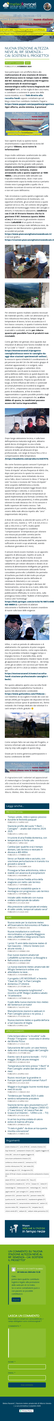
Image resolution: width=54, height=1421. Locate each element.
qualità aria (10, 1199)
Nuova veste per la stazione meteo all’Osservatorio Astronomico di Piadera (28, 924)
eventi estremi (23, 1180)
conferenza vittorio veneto (14, 1162)
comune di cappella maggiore (23, 1155)
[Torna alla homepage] (19, 5)
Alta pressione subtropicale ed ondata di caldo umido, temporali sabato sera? (27, 908)
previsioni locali (22, 1196)
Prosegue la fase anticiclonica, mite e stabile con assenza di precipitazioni (27, 871)
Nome (12, 1362)
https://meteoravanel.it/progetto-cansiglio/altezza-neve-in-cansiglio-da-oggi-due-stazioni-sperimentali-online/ (25, 353)
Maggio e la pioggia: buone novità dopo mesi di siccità (28, 1088)
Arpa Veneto (10, 1151)
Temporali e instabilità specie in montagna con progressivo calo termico (28, 890)
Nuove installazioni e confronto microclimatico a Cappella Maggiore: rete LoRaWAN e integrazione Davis (26, 934)
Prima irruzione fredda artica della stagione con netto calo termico (25, 880)
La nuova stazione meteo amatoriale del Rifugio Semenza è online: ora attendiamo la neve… (28, 970)
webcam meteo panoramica (38, 1211)
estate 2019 (10, 1180)
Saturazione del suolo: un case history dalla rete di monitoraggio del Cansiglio (28, 1049)
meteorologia (35, 1188)
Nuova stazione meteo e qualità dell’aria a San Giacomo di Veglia (28, 1021)
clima (8, 1155)
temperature (25, 1207)
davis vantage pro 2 (12, 1170)
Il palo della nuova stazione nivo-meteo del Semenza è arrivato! (28, 1003)
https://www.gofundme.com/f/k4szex (25, 693)
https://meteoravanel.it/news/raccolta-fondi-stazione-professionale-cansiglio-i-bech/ (26, 676)
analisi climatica (11, 1147)
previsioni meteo (37, 1196)
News (27, 63)
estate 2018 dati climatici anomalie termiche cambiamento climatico (27, 1175)
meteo (43, 1184)
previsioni (10, 1196)
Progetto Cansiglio (14, 63)
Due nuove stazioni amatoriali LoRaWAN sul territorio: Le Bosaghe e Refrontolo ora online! (27, 958)
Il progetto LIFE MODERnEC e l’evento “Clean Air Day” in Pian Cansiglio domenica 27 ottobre (27, 981)
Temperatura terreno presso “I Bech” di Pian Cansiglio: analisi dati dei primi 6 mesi (28, 1069)
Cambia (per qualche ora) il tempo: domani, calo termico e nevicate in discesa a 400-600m (25, 849)
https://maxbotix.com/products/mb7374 (26, 458)
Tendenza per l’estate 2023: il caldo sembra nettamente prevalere (26, 1097)
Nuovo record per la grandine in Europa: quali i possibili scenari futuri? (27, 1079)
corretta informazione (13, 1166)
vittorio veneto (11, 1211)
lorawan (35, 1184)
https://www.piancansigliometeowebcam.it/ (28, 234)
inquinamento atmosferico (14, 1184)
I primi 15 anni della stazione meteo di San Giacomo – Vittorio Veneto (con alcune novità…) (27, 946)
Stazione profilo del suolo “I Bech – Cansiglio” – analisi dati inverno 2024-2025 (27, 829)
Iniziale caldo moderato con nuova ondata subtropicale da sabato (25, 899)
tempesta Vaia (37, 1207)
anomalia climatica (38, 1147)
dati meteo (29, 1166)
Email (11, 1373)
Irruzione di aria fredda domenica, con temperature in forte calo (27, 839)
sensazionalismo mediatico (29, 1203)
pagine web (10, 1192)
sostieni (43, 1203)
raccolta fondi (21, 1199)
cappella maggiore (42, 1151)
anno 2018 (24, 1147)
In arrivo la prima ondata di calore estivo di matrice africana (25, 1120)
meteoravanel (23, 1188)
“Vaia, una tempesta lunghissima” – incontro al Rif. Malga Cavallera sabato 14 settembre (27, 993)
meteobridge (10, 1188)
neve (44, 1188)
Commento (14, 1326)
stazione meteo (11, 1207)
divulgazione (27, 1170)
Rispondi (16, 1300)
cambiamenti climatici (25, 1151)
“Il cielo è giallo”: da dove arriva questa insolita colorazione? (27, 1129)
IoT (28, 1184)
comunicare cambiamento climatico (18, 1158)
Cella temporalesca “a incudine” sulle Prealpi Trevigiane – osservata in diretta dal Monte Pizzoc (28, 1039)
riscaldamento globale (37, 1199)
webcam (22, 1211)
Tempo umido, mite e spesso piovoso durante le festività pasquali (27, 818)
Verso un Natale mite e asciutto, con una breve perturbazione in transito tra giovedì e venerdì (28, 861)
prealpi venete (35, 1192)
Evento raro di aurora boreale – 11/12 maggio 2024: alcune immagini (27, 1058)
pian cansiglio (22, 1192)
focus (33, 1180)
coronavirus (31, 1162)
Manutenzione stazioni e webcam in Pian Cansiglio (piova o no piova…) (26, 1012)
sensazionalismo (11, 1203)
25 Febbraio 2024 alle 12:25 (28, 1272)
